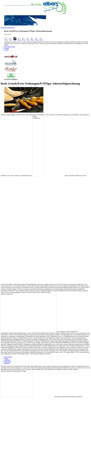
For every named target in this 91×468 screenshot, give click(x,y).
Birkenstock (7, 361)
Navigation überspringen (8, 27)
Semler (6, 358)
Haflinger (7, 363)
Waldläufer (7, 360)
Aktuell (6, 50)
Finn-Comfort (8, 357)
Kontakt (6, 48)
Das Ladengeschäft (9, 46)
